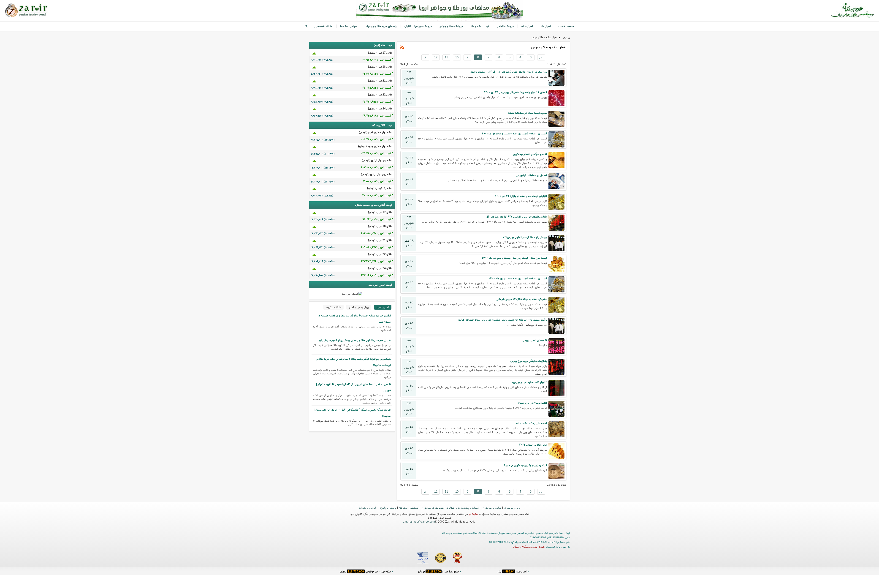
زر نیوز (566, 37)
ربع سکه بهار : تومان (438, 571)
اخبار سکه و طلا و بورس (544, 37)
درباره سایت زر (512, 508)
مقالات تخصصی (323, 26)
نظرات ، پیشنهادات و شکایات (463, 508)
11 (446, 57)
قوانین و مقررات (368, 508)
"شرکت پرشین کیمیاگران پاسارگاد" (528, 546)
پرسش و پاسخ (387, 508)
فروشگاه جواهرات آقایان (418, 26)
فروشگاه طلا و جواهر (451, 26)
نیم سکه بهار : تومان (512, 571)
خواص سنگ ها (348, 26)
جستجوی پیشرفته (409, 508)
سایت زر (473, 514)
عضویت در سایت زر (432, 508)
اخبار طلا (546, 26)
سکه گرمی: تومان (365, 571)
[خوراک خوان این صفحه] (402, 47)
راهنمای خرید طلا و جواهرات (381, 26)
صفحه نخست (566, 26)
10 (456, 57)
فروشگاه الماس (505, 26)
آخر (425, 57)
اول (541, 57)
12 (435, 57)
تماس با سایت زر (491, 508)
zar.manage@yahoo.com (419, 521)
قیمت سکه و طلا (480, 26)
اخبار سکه (527, 26)
